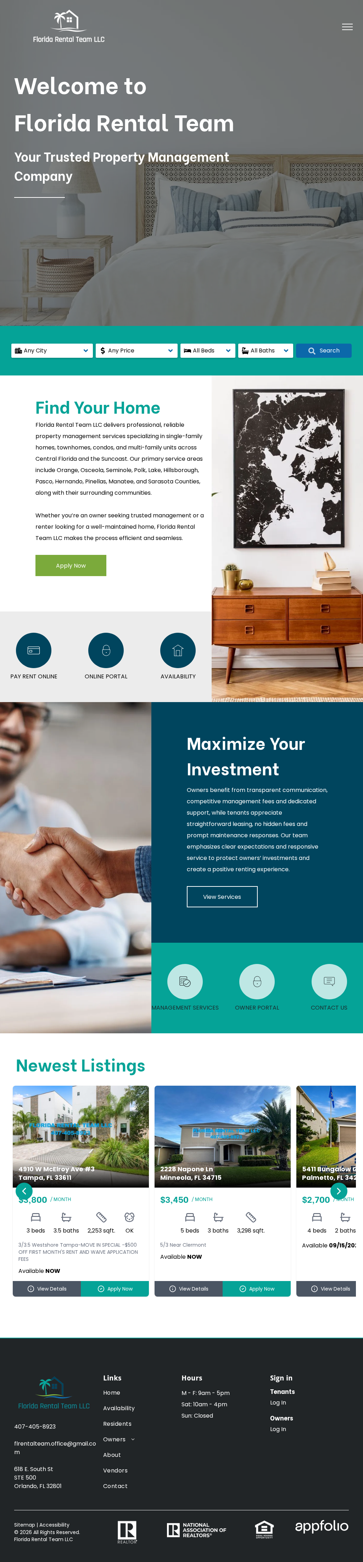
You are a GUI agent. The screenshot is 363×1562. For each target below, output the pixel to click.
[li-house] (178, 666)
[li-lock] (106, 666)
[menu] (347, 27)
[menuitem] (126, 1396)
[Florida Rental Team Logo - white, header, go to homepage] (68, 9)
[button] (52, 351)
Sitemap (24, 1524)
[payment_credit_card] (34, 666)
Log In (278, 1403)
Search (329, 350)
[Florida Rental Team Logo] (53, 1376)
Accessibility (54, 1524)
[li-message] (329, 997)
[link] (264, 1524)
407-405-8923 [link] (35, 1427)
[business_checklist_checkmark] (185, 997)
